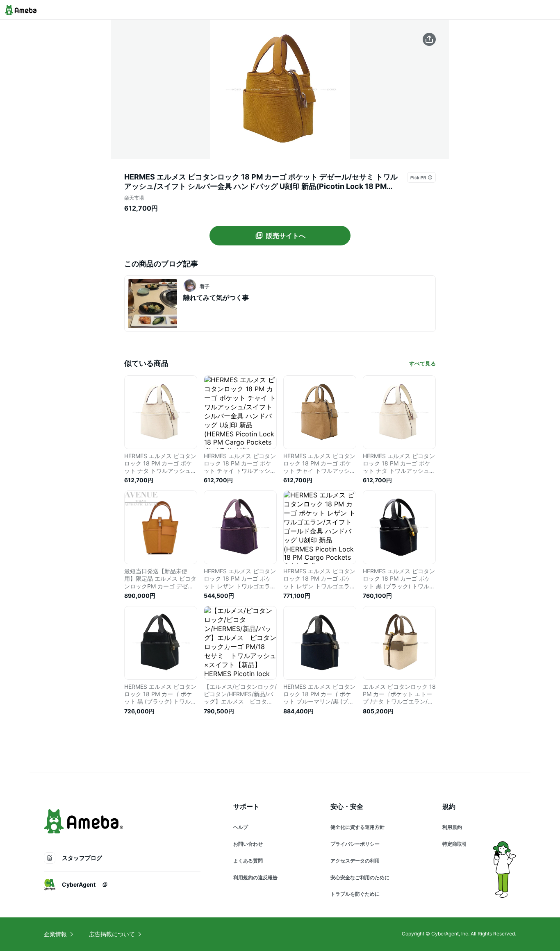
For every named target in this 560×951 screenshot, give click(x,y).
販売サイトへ (285, 236)
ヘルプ (240, 827)
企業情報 (55, 934)
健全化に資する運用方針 (357, 827)
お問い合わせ (248, 844)
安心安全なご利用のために (359, 877)
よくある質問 (248, 861)
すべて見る (422, 363)
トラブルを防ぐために (355, 894)
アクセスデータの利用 (355, 861)
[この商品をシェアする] (429, 39)
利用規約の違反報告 (255, 877)
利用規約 (452, 827)
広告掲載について (112, 934)
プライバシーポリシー (355, 844)
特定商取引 (454, 844)
